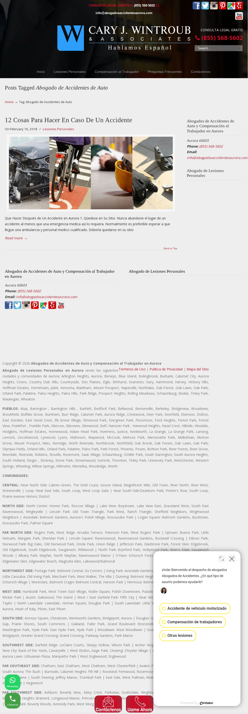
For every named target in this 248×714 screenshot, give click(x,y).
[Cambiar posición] (221, 559)
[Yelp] (239, 8)
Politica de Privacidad (166, 369)
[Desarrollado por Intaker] (206, 703)
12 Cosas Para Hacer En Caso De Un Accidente (68, 120)
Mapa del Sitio (198, 369)
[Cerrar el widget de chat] (232, 559)
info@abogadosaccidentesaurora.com (124, 13)
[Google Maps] (231, 8)
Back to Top (170, 248)
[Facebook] (196, 8)
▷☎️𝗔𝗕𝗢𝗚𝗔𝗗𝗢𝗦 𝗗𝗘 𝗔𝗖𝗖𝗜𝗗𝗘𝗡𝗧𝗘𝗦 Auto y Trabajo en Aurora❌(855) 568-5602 (123, 38)
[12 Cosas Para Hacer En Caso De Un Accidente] (91, 173)
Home (9, 102)
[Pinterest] (222, 8)
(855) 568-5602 (144, 5)
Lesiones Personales (58, 129)
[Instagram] (214, 8)
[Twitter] (205, 8)
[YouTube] (239, 19)
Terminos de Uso (132, 369)
